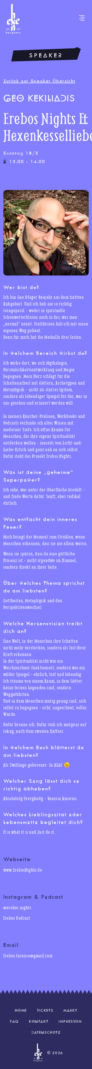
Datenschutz (46, 1032)
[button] (81, 18)
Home (21, 1010)
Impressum (70, 1021)
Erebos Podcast (16, 918)
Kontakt (38, 1021)
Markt (70, 1010)
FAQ (14, 1021)
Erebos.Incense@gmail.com (28, 956)
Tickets (45, 1010)
